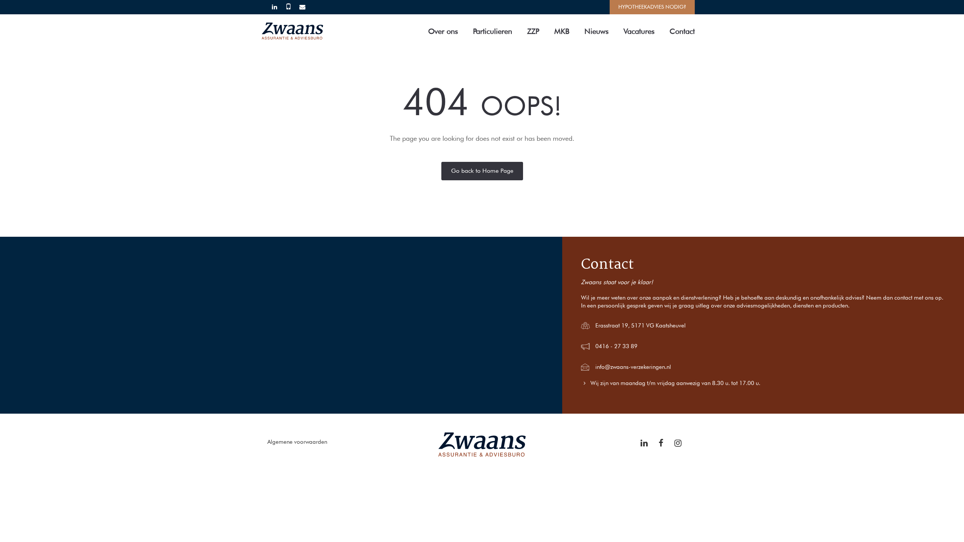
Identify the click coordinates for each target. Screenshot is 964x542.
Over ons (443, 31)
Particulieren (492, 31)
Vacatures (639, 31)
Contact (682, 31)
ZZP (533, 31)
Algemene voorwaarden (297, 441)
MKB (561, 31)
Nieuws (596, 31)
